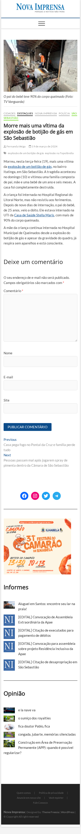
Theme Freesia (50, 812)
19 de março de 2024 (44, 146)
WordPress (67, 812)
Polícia (64, 113)
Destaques (25, 113)
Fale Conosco (40, 802)
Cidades (9, 113)
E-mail (8, 377)
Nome (8, 353)
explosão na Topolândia (59, 153)
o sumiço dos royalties (34, 718)
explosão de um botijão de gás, (30, 166)
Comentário (13, 291)
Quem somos (24, 792)
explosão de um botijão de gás (26, 153)
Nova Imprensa (46, 113)
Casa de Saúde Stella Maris (34, 215)
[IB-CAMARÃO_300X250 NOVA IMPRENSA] (37, 521)
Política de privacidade (51, 792)
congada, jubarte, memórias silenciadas (47, 734)
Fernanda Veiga (15, 146)
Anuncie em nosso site (29, 797)
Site (6, 400)
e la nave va (27, 710)
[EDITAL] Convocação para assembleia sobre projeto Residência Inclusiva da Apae (46, 648)
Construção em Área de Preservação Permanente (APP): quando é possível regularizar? (38, 747)
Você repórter (56, 797)
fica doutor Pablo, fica (34, 726)
